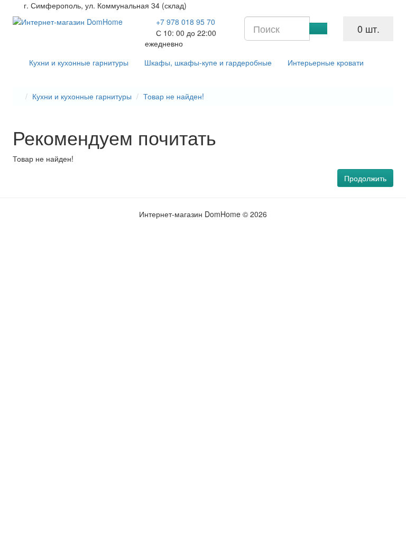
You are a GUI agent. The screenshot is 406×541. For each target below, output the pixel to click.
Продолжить (365, 178)
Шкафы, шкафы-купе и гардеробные (208, 62)
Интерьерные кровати (326, 62)
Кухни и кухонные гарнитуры (78, 62)
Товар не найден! (173, 96)
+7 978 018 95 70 (185, 21)
